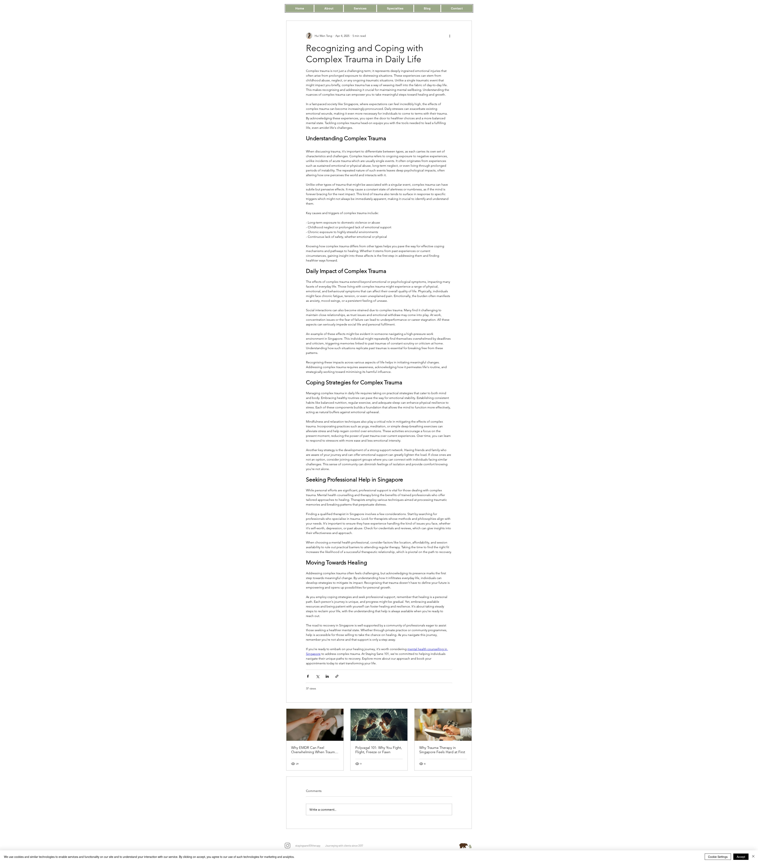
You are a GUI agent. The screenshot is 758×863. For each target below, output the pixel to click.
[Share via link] (337, 676)
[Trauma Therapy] (443, 725)
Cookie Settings (718, 857)
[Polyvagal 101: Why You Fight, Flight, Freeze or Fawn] (379, 725)
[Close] (753, 857)
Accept (741, 857)
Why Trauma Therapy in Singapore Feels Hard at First (442, 749)
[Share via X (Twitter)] (317, 676)
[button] (328, 8)
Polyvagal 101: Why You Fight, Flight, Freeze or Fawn (378, 749)
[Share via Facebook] (308, 676)
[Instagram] (287, 845)
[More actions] (449, 35)
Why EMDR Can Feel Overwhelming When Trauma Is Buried (314, 749)
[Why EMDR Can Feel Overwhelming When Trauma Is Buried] (314, 725)
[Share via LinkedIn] (327, 676)
